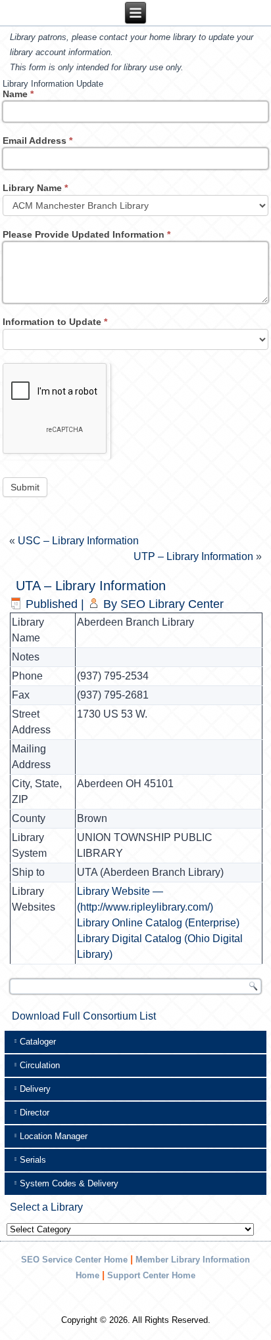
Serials (33, 1160)
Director (34, 1112)
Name (18, 94)
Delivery (35, 1089)
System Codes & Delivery (69, 1183)
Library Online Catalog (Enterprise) (158, 922)
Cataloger (38, 1042)
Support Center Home (151, 1275)
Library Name (35, 188)
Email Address (37, 140)
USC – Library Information (78, 540)
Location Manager (53, 1136)
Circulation (40, 1065)
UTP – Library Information (193, 556)
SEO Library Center (172, 604)
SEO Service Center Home (74, 1259)
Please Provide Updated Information (86, 234)
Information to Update (55, 321)
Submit (25, 487)
